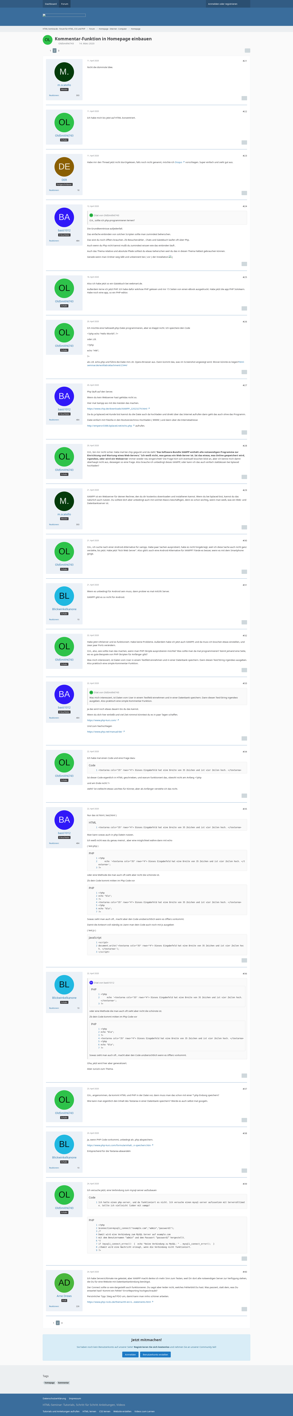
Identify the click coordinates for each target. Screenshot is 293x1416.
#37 (245, 1088)
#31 (245, 584)
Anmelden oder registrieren (222, 3)
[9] (93, 1250)
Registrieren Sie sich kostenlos (151, 1346)
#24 (245, 206)
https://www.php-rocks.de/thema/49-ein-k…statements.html (119, 1301)
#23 (245, 155)
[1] (93, 770)
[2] (93, 861)
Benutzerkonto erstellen (155, 1354)
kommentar (63, 1382)
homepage (49, 1382)
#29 (245, 490)
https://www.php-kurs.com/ (101, 720)
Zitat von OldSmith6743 (106, 215)
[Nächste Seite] (63, 50)
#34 (245, 751)
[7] (93, 911)
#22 (245, 111)
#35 (245, 808)
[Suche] (245, 4)
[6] (93, 908)
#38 (245, 1133)
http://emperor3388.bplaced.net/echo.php (109, 425)
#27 (245, 385)
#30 (245, 540)
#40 (245, 1271)
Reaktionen (54, 95)
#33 (245, 683)
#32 (245, 635)
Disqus (178, 162)
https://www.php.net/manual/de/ (104, 731)
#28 (245, 445)
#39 (245, 1183)
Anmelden (130, 1354)
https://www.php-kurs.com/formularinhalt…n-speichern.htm (119, 1145)
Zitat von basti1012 (104, 982)
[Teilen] (247, 50)
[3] (93, 867)
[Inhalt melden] (244, 98)
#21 (245, 60)
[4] (93, 902)
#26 (245, 321)
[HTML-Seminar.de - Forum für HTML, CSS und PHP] (146, 16)
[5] (93, 905)
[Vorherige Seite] (45, 50)
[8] (93, 1247)
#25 (245, 277)
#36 (245, 973)
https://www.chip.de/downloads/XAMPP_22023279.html (117, 408)
